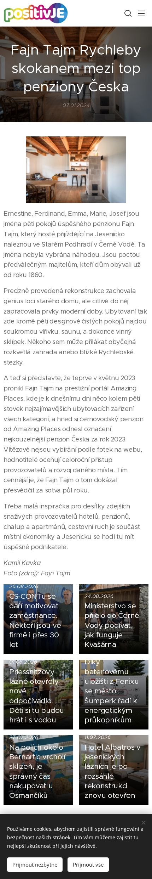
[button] (127, 13)
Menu (141, 13)
